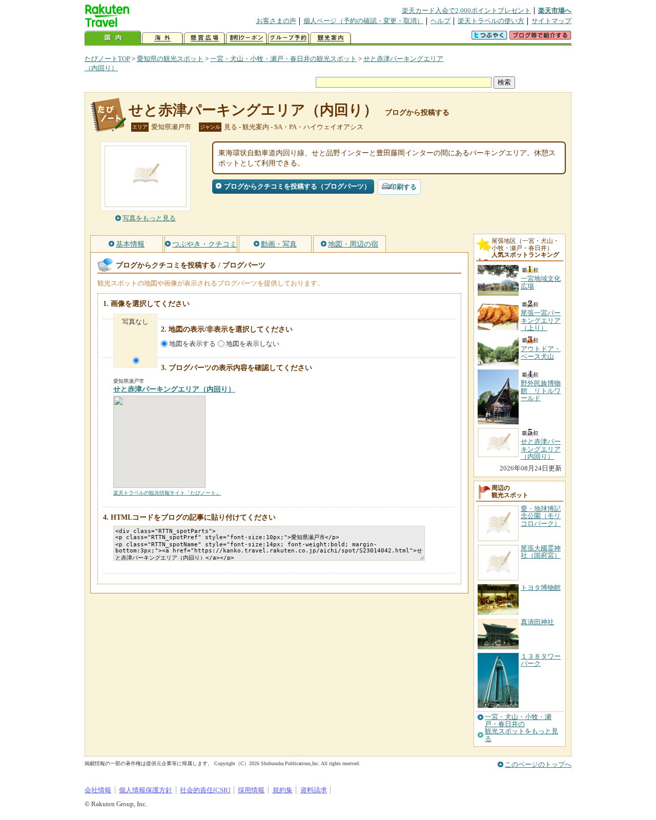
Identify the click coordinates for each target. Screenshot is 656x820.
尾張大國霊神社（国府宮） (541, 551)
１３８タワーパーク (541, 659)
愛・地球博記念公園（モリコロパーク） (541, 516)
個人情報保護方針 (145, 790)
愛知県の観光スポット (170, 59)
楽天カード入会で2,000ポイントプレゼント (466, 10)
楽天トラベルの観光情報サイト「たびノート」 (167, 493)
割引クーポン (246, 38)
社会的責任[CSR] (205, 790)
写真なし (135, 321)
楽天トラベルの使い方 (491, 21)
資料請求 (313, 790)
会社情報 (98, 790)
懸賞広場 (204, 38)
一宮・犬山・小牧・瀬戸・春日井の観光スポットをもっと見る (521, 728)
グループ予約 (288, 38)
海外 (162, 38)
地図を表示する (192, 343)
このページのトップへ (538, 764)
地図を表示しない (252, 343)
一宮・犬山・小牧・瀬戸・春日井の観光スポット (283, 59)
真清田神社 (537, 622)
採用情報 (251, 790)
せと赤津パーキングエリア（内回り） (253, 110)
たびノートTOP (107, 59)
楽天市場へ (554, 10)
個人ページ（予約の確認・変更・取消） (363, 21)
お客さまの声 (276, 21)
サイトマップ (551, 21)
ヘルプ (440, 21)
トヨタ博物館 (541, 587)
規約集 (283, 790)
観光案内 (330, 38)
